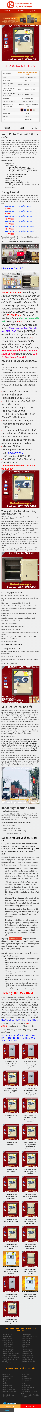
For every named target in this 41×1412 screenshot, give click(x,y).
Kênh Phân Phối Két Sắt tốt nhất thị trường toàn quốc (11, 1271)
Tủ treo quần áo (26, 1380)
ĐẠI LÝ (33, 11)
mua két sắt (25, 739)
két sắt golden (34, 749)
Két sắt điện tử (7, 1340)
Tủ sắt (23, 1384)
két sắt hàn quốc (10, 985)
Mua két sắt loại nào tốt (12, 178)
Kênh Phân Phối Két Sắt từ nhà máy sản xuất (11, 1321)
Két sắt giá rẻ (26, 1344)
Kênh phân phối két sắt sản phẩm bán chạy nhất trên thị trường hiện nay (30, 1146)
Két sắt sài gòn (7, 1335)
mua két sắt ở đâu (26, 743)
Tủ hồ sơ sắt (6, 1378)
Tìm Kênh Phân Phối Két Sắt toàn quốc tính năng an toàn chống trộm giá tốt (30, 1092)
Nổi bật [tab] (7, 127)
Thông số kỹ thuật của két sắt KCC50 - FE (21, 169)
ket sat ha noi (9, 983)
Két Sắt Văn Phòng (27, 1355)
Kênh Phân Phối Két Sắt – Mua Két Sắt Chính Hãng (30, 1222)
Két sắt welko (26, 1342)
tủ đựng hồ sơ (9, 959)
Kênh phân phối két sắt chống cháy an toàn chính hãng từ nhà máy (30, 1119)
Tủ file (5, 1384)
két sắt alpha (33, 739)
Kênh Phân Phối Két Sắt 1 (11, 1117)
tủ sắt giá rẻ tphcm (23, 749)
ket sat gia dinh (17, 739)
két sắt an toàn (9, 976)
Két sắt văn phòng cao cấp (11, 1357)
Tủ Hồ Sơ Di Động (8, 1395)
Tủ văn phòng (26, 1389)
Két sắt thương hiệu (9, 1350)
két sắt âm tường (27, 747)
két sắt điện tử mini (29, 741)
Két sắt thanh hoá (27, 1338)
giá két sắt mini (8, 745)
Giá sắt (5, 1380)
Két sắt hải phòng (27, 1335)
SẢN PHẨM (21, 11)
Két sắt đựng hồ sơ (27, 1357)
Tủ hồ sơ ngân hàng (9, 1389)
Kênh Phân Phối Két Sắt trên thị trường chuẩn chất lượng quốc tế (30, 1065)
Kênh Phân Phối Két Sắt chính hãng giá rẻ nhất (11, 1091)
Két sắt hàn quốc (8, 1344)
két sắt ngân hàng (10, 962)
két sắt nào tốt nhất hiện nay (10, 751)
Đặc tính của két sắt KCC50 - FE (19, 167)
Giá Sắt (5, 1397)
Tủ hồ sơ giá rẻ (7, 1387)
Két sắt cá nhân (26, 1348)
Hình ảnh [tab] (20, 127)
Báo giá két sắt (9, 163)
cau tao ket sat (23, 751)
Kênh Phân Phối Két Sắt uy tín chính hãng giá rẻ (11, 1246)
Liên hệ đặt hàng (10, 188)
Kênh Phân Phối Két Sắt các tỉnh (11, 1171)
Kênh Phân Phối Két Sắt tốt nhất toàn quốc (11, 1220)
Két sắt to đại (7, 1346)
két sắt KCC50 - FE (11, 165)
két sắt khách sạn (10, 966)
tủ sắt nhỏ (18, 743)
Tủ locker (24, 1382)
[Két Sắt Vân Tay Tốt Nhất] (20, 684)
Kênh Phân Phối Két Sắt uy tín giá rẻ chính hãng (30, 1197)
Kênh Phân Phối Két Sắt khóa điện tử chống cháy (11, 1064)
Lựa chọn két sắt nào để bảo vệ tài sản (17, 182)
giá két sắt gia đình (28, 745)
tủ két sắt (11, 743)
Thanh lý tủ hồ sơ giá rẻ (10, 1391)
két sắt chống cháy (11, 979)
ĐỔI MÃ (7, 11)
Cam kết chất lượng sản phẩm (18, 174)
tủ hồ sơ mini (14, 749)
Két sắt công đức (27, 1352)
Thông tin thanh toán (15, 176)
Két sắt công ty (26, 1346)
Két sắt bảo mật (8, 1348)
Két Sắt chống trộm (27, 1359)
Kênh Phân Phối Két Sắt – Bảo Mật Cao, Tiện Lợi (30, 1271)
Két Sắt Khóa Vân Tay (9, 1355)
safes (6, 968)
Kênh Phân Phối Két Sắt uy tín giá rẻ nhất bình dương (11, 1197)
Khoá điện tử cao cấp (9, 1363)
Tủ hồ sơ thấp (26, 1374)
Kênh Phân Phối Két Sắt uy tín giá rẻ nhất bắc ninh (30, 1172)
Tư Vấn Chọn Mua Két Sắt (11, 1353)
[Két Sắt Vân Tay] (20, 280)
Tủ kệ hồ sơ (25, 1397)
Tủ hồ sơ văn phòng (28, 1387)
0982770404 (31, 1406)
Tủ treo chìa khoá (27, 1378)
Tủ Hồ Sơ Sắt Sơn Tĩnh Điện (30, 1395)
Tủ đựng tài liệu (7, 1386)
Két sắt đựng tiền (8, 1342)
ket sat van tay (17, 745)
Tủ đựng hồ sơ (26, 1386)
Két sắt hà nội (26, 1340)
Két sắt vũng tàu (8, 1338)
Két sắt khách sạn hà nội (29, 1336)
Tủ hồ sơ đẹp (7, 1374)
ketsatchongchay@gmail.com (14, 644)
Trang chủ (11, 1406)
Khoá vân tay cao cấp (28, 1361)
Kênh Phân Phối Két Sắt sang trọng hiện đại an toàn (30, 1296)
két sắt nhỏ (10, 752)
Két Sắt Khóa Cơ (27, 1353)
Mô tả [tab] (34, 127)
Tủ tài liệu (24, 1376)
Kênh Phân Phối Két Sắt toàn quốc (11, 141)
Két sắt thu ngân (8, 1352)
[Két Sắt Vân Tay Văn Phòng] (20, 570)
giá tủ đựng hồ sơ (17, 741)
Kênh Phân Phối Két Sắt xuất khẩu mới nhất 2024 (11, 1296)
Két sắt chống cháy (27, 1350)
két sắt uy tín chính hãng (12, 180)
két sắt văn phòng (6, 739)
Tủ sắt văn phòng (8, 1376)
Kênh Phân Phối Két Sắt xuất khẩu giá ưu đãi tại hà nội (30, 1246)
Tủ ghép (5, 1382)
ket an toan (18, 747)
